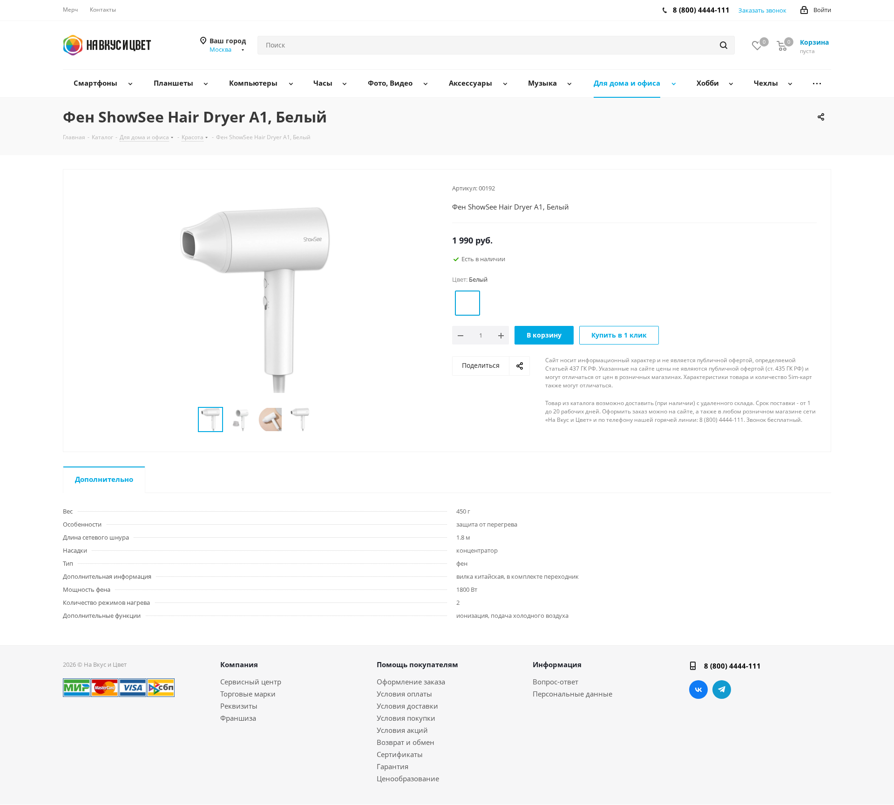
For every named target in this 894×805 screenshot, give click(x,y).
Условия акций (402, 730)
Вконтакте (698, 689)
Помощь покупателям (417, 664)
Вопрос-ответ (555, 681)
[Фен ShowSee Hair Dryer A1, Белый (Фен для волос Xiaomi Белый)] (255, 299)
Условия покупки (406, 718)
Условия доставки (407, 705)
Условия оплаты (404, 693)
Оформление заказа (411, 681)
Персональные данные (572, 693)
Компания (239, 664)
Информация (557, 664)
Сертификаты (400, 754)
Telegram (721, 689)
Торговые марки (248, 693)
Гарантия (392, 766)
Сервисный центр (250, 681)
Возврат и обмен (405, 742)
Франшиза (238, 718)
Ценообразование (408, 778)
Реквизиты (238, 705)
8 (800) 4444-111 (701, 9)
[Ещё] (817, 83)
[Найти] (723, 45)
